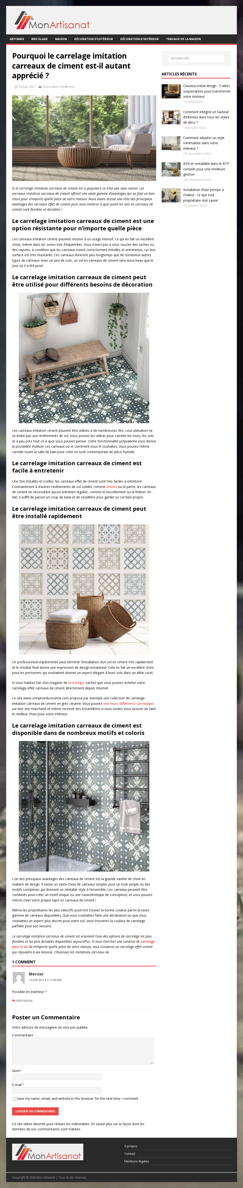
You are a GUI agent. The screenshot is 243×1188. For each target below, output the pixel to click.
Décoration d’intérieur (139, 39)
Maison (61, 39)
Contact (129, 1153)
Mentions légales (136, 1161)
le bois (111, 486)
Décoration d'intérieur (59, 86)
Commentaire (22, 1035)
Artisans (17, 39)
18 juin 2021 (27, 86)
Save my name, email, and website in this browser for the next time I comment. (78, 1098)
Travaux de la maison (183, 39)
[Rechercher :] (196, 58)
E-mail (17, 1084)
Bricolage (39, 39)
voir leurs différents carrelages (128, 703)
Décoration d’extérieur (93, 39)
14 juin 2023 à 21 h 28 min (45, 980)
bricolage (76, 682)
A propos (130, 1146)
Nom (16, 1070)
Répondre (24, 1000)
